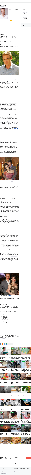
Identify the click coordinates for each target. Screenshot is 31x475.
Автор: (2, 338)
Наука (0, 459)
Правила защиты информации (16, 460)
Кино (10, 458)
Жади (6, 124)
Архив (10, 459)
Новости (19, 1)
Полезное (29, 1)
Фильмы (24, 13)
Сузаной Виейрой (12, 154)
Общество (1, 458)
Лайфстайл (23, 361)
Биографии (25, 1)
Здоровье (6, 459)
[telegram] (4, 344)
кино (16, 8)
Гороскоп (13, 361)
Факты (1, 348)
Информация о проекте (16, 457)
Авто (5, 457)
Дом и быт (13, 348)
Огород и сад (6, 460)
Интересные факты (25, 18)
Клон (13, 38)
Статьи (22, 1)
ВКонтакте (9, 76)
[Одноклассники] (2, 344)
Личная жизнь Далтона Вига (26, 14)
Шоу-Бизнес (2, 399)
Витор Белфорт (16, 128)
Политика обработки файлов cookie (17, 465)
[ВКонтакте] (1, 344)
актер (15, 8)
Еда (1, 361)
